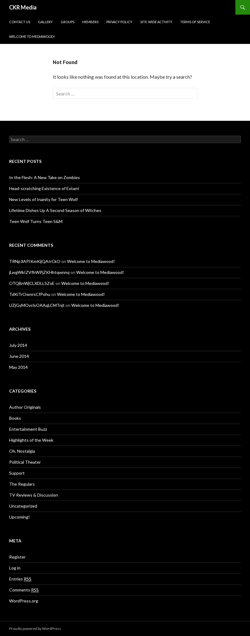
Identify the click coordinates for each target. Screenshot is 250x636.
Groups (67, 22)
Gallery (45, 22)
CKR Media (23, 7)
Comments (24, 589)
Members (90, 22)
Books (15, 418)
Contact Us (19, 22)
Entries (20, 578)
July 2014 (18, 345)
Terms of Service (195, 22)
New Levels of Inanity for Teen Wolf (43, 199)
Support (17, 473)
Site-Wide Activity (156, 22)
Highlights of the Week (31, 440)
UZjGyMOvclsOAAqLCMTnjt (37, 305)
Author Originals (25, 407)
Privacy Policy (119, 22)
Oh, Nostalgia (22, 451)
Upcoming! (19, 516)
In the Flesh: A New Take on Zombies (44, 177)
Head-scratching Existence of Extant (44, 188)
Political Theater (25, 462)
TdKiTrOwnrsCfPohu (29, 294)
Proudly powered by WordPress (35, 628)
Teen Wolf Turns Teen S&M (35, 221)
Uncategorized (23, 505)
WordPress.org (23, 600)
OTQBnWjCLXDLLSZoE (32, 283)
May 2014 (18, 367)
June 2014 (19, 356)
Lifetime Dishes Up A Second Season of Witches (55, 210)
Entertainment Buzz (28, 429)
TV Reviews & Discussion (33, 495)
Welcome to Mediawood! (32, 36)
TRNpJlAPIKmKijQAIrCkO (34, 261)
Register (17, 556)
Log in (14, 567)
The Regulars (22, 484)
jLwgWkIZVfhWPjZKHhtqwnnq (39, 272)
